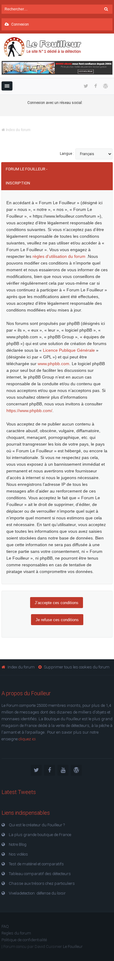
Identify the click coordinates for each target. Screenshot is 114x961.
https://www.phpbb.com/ (29, 410)
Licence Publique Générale (69, 350)
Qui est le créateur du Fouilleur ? (37, 825)
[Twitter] (36, 770)
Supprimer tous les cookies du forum (76, 667)
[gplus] (76, 770)
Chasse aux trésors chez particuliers (42, 883)
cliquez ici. (27, 739)
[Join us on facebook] (49, 770)
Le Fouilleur (73, 946)
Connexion (19, 24)
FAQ (5, 926)
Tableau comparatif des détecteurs (40, 873)
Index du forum (17, 130)
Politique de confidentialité (24, 940)
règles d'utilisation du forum (60, 256)
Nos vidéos (18, 854)
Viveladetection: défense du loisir (37, 893)
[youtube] (62, 770)
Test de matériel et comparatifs (36, 864)
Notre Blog (17, 844)
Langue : (67, 153)
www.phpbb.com (53, 363)
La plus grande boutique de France (40, 834)
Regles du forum (16, 933)
